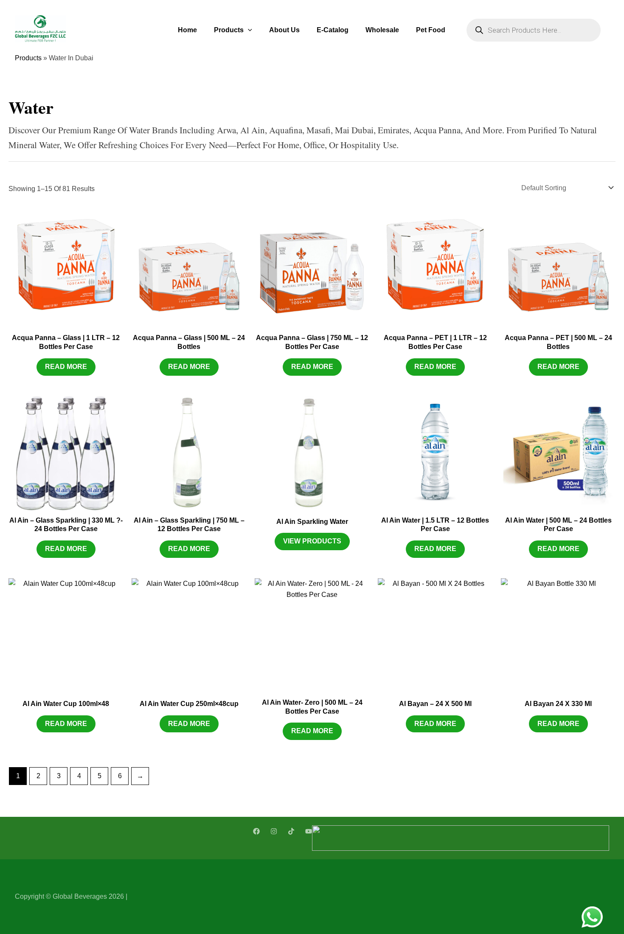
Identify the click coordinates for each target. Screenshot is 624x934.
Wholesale (382, 30)
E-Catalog (333, 30)
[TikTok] (291, 831)
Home (187, 30)
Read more (66, 366)
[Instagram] (273, 831)
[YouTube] (308, 831)
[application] (248, 30)
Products (229, 30)
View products (312, 541)
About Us (284, 30)
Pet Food (430, 30)
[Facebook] (256, 831)
